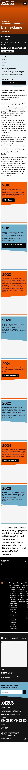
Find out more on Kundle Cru (13, 245)
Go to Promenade (10, 460)
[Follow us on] (3, 720)
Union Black (8, 200)
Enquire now (14, 83)
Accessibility (4, 728)
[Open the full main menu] (25, 3)
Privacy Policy (5, 727)
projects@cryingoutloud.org (13, 714)
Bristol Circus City (10, 375)
